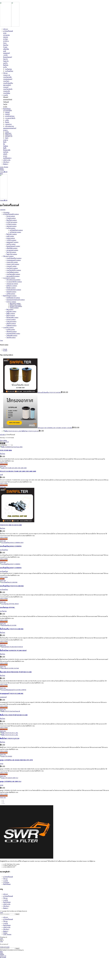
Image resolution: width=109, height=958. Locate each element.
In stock (5, 350)
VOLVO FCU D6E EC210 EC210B (11, 525)
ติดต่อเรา (5, 908)
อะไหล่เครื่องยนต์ (8, 876)
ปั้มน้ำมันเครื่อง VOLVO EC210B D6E (11, 629)
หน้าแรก (5, 894)
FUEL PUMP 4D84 (6, 450)
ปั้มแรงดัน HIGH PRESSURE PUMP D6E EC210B (16, 672)
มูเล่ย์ (1, 474)
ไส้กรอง (5, 878)
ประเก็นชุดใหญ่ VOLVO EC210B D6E (12, 586)
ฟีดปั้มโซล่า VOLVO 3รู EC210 (30, 431)
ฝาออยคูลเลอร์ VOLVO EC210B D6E (11, 693)
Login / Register (7, 934)
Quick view (3, 466)
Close (1, 340)
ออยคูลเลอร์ (3, 697)
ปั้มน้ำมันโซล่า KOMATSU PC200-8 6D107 (13, 650)
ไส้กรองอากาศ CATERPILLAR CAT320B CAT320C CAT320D (55, 427)
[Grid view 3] (3, 443)
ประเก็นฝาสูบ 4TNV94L (7, 607)
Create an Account (4, 947)
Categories (2, 209)
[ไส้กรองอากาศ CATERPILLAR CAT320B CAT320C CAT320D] (20, 427)
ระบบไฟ (5, 880)
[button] (4, 464)
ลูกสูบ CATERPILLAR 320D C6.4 (10, 781)
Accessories (6, 882)
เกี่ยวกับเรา (6, 906)
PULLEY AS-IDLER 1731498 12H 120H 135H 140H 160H (18, 471)
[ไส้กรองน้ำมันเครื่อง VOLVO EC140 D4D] (20, 392)
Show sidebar (3, 440)
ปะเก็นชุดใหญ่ (4, 550)
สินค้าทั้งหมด (7, 884)
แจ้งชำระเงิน (6, 904)
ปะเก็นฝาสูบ (3, 611)
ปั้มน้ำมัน (2, 453)
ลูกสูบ (1, 763)
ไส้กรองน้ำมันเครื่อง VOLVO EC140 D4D (49, 392)
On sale (5, 349)
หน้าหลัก (2, 434)
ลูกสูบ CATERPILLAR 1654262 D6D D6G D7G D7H (16, 760)
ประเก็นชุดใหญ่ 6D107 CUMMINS (10, 568)
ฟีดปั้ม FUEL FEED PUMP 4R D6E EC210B (13, 715)
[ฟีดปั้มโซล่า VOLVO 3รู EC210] (12, 431)
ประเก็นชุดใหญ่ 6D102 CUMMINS (10, 546)
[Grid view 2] (1, 443)
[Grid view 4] (4, 443)
